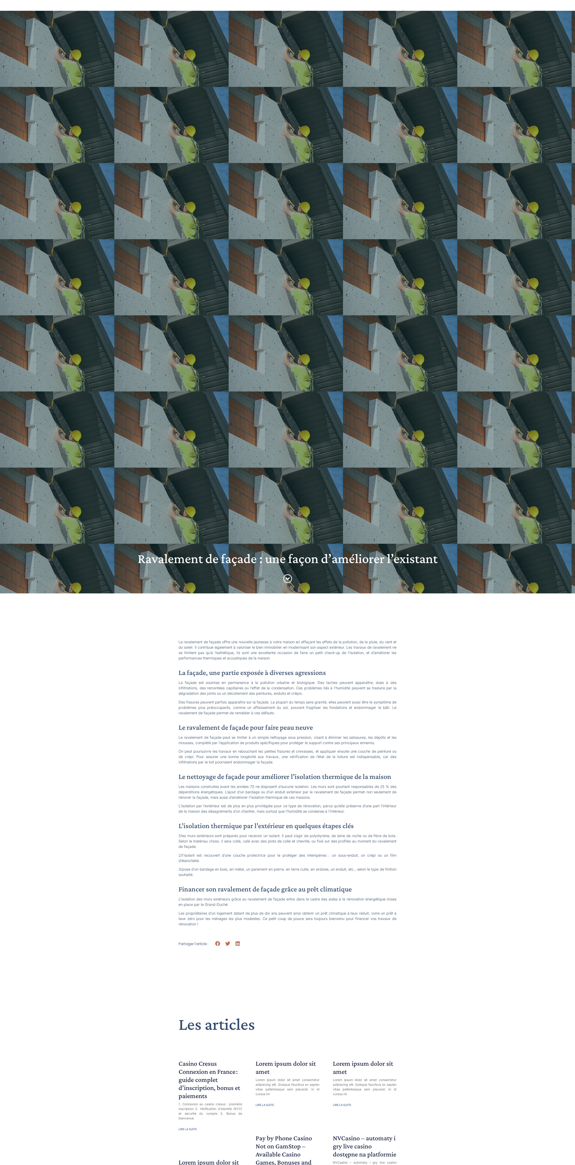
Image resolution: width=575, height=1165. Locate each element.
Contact (372, 9)
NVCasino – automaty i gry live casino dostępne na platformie (364, 1146)
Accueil (203, 9)
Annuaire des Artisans (266, 9)
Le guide (229, 9)
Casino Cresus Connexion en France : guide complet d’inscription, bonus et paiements (209, 1079)
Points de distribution (335, 9)
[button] (217, 943)
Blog (301, 9)
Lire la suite (188, 1129)
